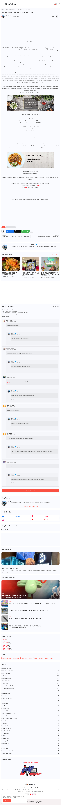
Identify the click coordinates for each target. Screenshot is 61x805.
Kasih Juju (9, 320)
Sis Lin (33, 244)
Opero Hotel (30, 703)
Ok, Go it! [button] (6, 800)
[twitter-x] (28, 794)
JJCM (35, 658)
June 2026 (6, 644)
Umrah (47, 658)
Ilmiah (30, 658)
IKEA (38, 185)
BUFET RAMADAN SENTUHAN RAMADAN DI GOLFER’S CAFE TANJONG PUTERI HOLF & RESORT (30, 274)
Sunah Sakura (10, 461)
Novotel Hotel (30, 748)
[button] (55, 4)
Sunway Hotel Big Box (30, 753)
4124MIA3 (9, 433)
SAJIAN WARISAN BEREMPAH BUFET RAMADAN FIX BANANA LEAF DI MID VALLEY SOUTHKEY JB (50, 274)
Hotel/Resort (24, 658)
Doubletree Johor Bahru (30, 670)
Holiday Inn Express (30, 725)
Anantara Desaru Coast (30, 685)
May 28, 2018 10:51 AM (11, 349)
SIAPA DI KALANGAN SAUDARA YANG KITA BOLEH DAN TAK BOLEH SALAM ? (32, 603)
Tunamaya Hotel (30, 740)
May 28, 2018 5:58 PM (15, 447)
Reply (8, 328)
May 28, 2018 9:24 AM (11, 321)
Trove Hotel (30, 700)
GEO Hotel (30, 723)
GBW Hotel (30, 675)
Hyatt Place (30, 735)
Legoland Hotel (30, 743)
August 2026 (6, 641)
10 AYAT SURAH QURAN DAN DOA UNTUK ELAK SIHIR (25, 618)
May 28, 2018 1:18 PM (10, 434)
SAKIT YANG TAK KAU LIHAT (10, 568)
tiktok (46, 516)
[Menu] (2, 4)
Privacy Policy (38, 801)
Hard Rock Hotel (30, 673)
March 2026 (6, 648)
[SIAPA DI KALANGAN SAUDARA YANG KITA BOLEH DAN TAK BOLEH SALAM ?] (4, 603)
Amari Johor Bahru (30, 680)
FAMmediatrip (16, 658)
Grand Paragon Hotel (30, 690)
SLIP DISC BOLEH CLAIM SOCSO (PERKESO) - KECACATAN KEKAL (29, 611)
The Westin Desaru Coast (30, 688)
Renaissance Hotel (30, 668)
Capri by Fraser (30, 705)
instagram (17, 520)
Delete (12, 328)
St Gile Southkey (30, 708)
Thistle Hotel (30, 683)
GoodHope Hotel (30, 745)
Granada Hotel (30, 733)
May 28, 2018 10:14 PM (11, 462)
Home (2, 9)
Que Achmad (10, 405)
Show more (55, 254)
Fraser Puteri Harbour (30, 720)
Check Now (12, 797)
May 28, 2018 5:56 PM (15, 334)
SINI (26, 187)
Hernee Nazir (10, 348)
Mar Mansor (9, 376)
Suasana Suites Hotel (30, 710)
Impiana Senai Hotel (30, 695)
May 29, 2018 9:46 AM (15, 475)
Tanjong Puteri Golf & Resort (30, 713)
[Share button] (31, 231)
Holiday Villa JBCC (30, 728)
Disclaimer (31, 801)
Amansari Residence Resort (30, 715)
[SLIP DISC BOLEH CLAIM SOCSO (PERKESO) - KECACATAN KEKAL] (4, 611)
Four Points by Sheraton (30, 730)
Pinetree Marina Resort (30, 750)
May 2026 (5, 645)
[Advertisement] (30, 30)
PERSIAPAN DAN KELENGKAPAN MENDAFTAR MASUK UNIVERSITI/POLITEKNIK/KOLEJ (25, 627)
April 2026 (5, 646)
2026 (4, 639)
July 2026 (5, 642)
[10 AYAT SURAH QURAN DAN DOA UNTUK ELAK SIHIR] (4, 618)
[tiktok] (35, 794)
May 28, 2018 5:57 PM (15, 362)
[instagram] (33, 794)
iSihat (52, 658)
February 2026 (7, 649)
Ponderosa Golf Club (30, 698)
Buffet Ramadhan (9, 9)
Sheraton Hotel (30, 738)
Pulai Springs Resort (30, 678)
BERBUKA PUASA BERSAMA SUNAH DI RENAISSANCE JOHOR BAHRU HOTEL (10, 273)
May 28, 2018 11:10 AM (10, 377)
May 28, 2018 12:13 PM (10, 406)
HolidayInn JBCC (30, 693)
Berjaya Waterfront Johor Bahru (30, 718)
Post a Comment (30, 490)
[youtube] (30, 794)
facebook (17, 516)
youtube (46, 520)
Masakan (41, 658)
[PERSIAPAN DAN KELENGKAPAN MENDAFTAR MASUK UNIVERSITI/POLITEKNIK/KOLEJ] (4, 626)
